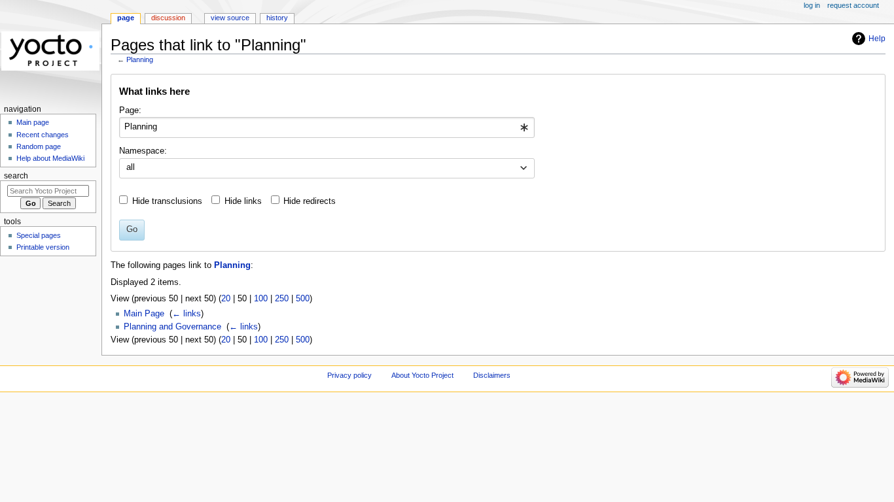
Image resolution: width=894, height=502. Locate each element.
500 (303, 298)
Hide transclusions (167, 201)
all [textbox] (130, 167)
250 (282, 298)
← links (186, 313)
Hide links (243, 201)
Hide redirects (309, 201)
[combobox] (327, 127)
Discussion (168, 18)
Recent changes (42, 135)
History (277, 18)
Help (876, 38)
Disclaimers (491, 375)
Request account (853, 5)
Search (16, 176)
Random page (38, 146)
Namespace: (143, 151)
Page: (130, 110)
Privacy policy (349, 375)
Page (125, 18)
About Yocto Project (422, 375)
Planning (139, 59)
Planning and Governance (172, 326)
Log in (812, 5)
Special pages (38, 235)
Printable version (42, 247)
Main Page (144, 313)
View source (230, 18)
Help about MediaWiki (50, 158)
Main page (32, 122)
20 (225, 298)
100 (261, 298)
